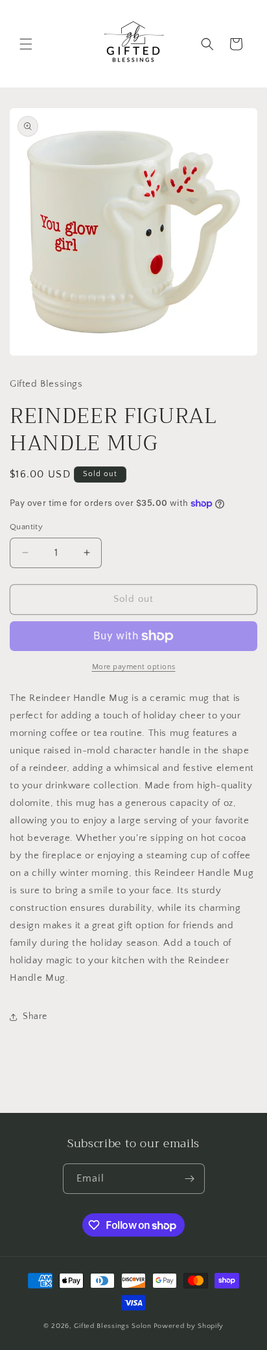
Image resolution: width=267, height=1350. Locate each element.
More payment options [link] (134, 667)
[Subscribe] (190, 1178)
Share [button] (35, 1016)
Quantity (26, 526)
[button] (26, 44)
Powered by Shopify (189, 1326)
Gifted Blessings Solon (112, 1326)
